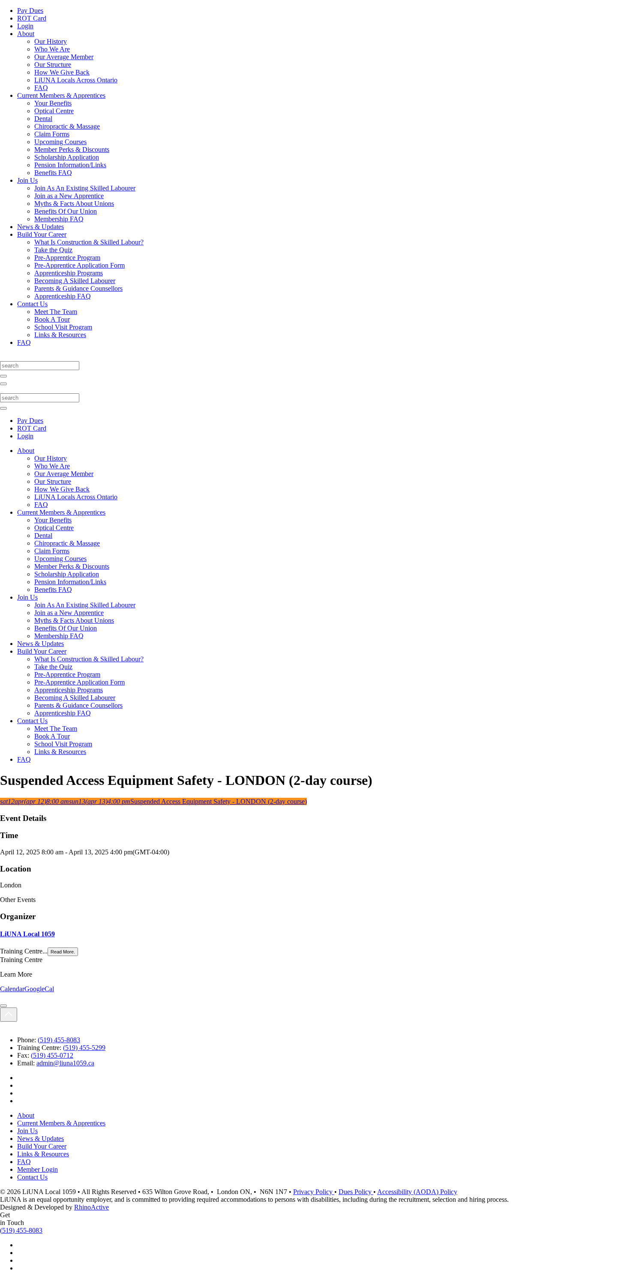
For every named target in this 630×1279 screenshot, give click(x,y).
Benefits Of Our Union (65, 211)
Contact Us (32, 304)
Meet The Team (55, 311)
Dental (43, 118)
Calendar (12, 988)
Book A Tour (52, 319)
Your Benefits (53, 103)
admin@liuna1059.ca (65, 1063)
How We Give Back (62, 72)
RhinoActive (91, 1207)
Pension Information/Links (70, 165)
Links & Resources (60, 334)
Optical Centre (54, 111)
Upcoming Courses (60, 141)
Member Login (37, 1169)
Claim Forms (51, 134)
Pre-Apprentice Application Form (79, 265)
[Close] (3, 1005)
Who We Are (52, 49)
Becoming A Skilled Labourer (74, 280)
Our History (50, 41)
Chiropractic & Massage (67, 126)
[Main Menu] (3, 384)
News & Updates (40, 226)
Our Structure (52, 64)
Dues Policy (356, 1191)
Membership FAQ (59, 219)
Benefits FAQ (53, 172)
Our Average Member (63, 56)
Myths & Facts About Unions (74, 203)
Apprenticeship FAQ (62, 296)
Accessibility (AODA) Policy (417, 1191)
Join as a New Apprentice (69, 195)
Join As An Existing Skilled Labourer (84, 188)
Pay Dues (30, 10)
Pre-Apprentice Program (67, 257)
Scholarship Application (66, 157)
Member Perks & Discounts (71, 149)
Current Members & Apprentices (61, 95)
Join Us (27, 180)
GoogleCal (39, 988)
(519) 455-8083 (59, 1040)
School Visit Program (63, 327)
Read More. (63, 951)
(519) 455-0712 (52, 1055)
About (25, 33)
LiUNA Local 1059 (27, 934)
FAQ (41, 87)
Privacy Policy (313, 1191)
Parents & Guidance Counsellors (78, 288)
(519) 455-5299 (84, 1047)
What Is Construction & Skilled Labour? (89, 242)
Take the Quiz (53, 249)
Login (25, 26)
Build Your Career (41, 234)
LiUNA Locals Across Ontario (75, 80)
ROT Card (31, 18)
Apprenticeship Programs (68, 273)
